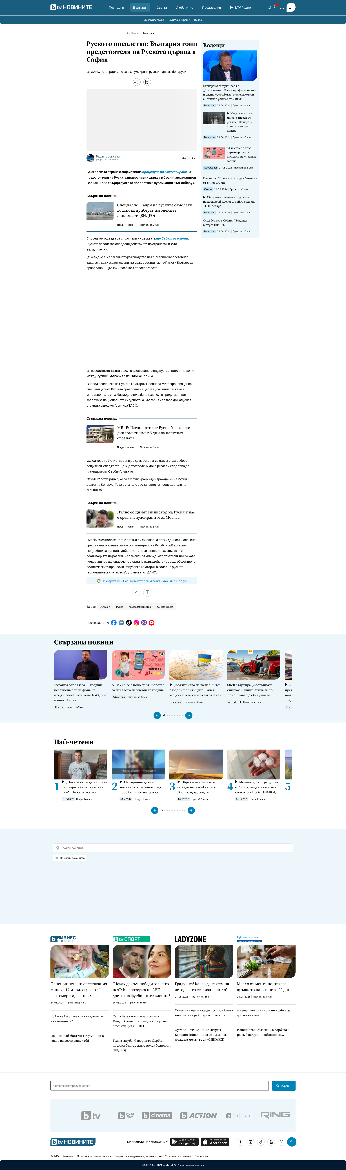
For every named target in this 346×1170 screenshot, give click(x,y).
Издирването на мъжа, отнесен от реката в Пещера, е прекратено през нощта (239, 121)
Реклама (68, 1156)
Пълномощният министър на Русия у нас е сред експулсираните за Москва (156, 514)
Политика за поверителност (94, 1156)
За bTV (54, 1156)
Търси (284, 1085)
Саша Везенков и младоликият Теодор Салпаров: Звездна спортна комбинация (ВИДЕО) (140, 1021)
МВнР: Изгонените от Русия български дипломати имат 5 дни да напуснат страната (153, 433)
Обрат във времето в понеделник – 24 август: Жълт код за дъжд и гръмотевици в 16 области (198, 787)
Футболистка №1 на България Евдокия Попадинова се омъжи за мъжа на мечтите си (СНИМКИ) (201, 1034)
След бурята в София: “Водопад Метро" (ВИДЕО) (225, 222)
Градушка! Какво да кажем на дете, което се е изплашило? (202, 986)
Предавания (211, 7)
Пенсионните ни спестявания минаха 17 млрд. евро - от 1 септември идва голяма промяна (78, 990)
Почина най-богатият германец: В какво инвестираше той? (77, 1038)
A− (184, 158)
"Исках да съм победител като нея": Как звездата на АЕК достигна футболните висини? (141, 989)
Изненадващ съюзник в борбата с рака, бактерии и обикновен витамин (263, 1032)
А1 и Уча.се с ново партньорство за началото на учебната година (241, 154)
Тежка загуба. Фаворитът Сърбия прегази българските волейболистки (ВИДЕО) (142, 1045)
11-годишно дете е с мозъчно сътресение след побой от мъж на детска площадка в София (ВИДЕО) (140, 787)
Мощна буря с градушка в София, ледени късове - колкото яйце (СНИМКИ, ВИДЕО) (256, 787)
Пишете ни (201, 1156)
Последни (116, 7)
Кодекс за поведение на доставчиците (138, 1156)
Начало (135, 33)
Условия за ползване (178, 1156)
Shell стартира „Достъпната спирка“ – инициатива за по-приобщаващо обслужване (250, 689)
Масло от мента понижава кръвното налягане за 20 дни (263, 986)
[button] (157, 715)
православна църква (140, 606)
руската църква (165, 606)
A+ (193, 158)
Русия (119, 606)
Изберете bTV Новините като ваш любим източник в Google (145, 581)
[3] (276, 8)
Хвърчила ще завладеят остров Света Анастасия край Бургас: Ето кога (204, 1012)
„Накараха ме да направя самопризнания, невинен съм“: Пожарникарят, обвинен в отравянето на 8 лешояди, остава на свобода (84, 787)
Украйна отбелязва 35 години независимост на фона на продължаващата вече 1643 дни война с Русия (80, 692)
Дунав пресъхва (154, 19)
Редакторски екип (108, 156)
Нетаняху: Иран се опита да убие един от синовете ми (230, 180)
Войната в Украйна (179, 19)
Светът (162, 7)
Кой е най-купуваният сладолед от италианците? (77, 1018)
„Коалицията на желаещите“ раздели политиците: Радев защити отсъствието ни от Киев (195, 689)
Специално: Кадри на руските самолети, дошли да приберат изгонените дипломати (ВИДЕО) (155, 210)
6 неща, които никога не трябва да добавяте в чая (263, 1012)
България (140, 7)
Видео (198, 19)
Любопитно (184, 7)
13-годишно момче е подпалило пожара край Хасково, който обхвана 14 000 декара (229, 201)
